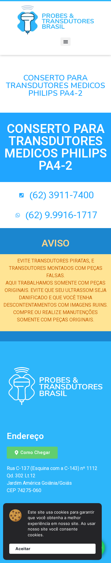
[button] (65, 41)
